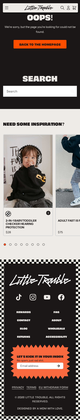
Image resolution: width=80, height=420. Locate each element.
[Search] (63, 8)
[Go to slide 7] (38, 244)
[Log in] (68, 8)
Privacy (18, 387)
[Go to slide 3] (16, 244)
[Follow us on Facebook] (61, 297)
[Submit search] (72, 91)
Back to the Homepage (40, 44)
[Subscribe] (58, 366)
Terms (31, 387)
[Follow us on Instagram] (33, 297)
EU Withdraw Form (53, 387)
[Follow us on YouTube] (47, 297)
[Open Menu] (7, 8)
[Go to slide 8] (43, 244)
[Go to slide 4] (21, 244)
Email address (29, 365)
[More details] (48, 213)
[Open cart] (74, 8)
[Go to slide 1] (5, 244)
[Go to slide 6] (32, 244)
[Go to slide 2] (10, 244)
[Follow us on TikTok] (18, 297)
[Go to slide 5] (27, 244)
